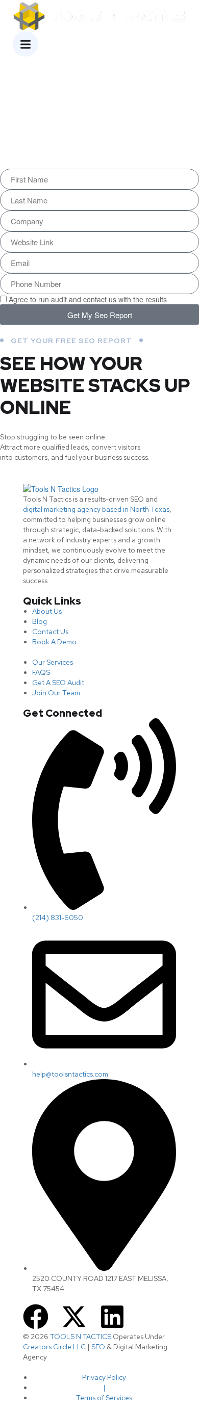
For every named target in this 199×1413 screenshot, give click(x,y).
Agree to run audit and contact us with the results (88, 299)
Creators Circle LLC (54, 1346)
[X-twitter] (74, 1316)
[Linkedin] (112, 1316)
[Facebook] (35, 1316)
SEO (98, 1346)
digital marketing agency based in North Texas (96, 509)
